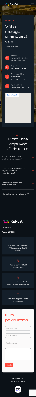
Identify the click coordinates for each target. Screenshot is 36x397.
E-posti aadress (16, 85)
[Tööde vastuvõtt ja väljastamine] (7, 76)
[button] (18, 158)
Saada (9, 365)
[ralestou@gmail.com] (18, 294)
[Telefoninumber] (7, 67)
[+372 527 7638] (18, 260)
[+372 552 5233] (18, 277)
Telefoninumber (16, 66)
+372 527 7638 (18, 265)
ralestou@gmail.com (18, 298)
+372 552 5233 (18, 282)
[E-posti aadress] (7, 86)
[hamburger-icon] (32, 4)
